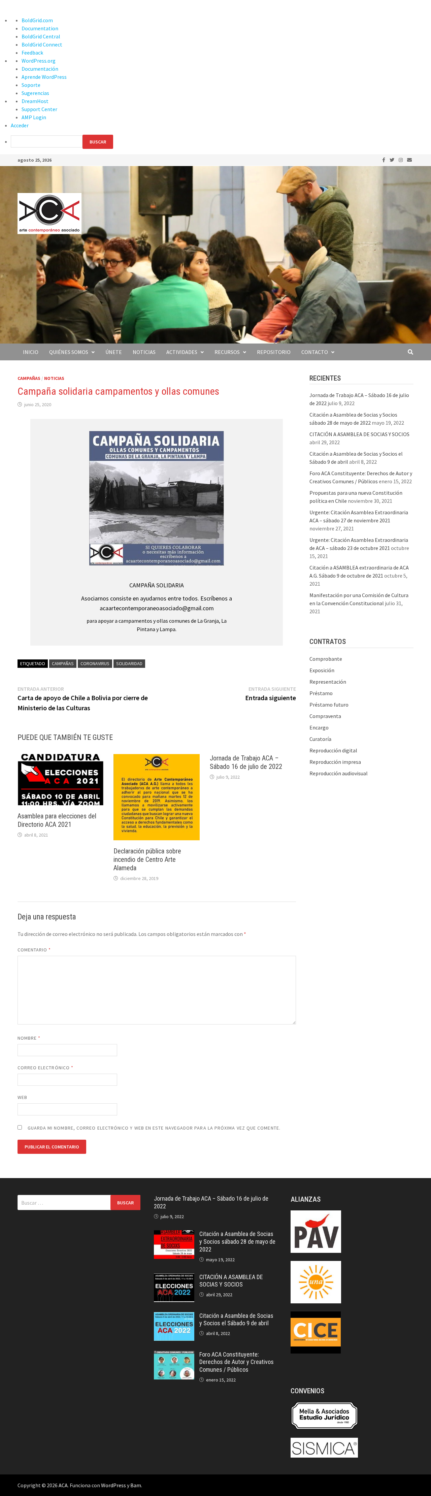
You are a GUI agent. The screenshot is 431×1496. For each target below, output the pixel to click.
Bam (135, 1485)
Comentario (34, 950)
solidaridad (129, 663)
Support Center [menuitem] (39, 109)
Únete (113, 352)
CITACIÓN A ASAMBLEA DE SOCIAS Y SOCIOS (359, 434)
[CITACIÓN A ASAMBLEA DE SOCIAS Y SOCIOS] (174, 1277)
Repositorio (274, 352)
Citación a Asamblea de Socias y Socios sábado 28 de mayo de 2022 (237, 1241)
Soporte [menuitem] (31, 85)
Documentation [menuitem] (40, 28)
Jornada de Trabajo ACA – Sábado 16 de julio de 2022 (246, 762)
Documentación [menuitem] (40, 68)
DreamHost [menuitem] (35, 101)
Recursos (227, 352)
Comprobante (325, 658)
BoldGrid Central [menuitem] (41, 36)
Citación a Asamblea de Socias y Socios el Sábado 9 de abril (236, 1319)
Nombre (29, 1038)
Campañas (29, 378)
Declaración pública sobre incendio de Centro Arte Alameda (147, 859)
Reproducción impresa (335, 761)
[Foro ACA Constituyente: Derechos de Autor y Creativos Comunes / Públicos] (174, 1355)
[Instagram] (401, 159)
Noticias (144, 352)
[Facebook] (384, 159)
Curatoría (320, 739)
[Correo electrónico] (409, 159)
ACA (63, 1485)
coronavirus (94, 663)
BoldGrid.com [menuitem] (37, 20)
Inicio (30, 352)
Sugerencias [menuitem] (35, 93)
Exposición (321, 670)
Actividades (181, 352)
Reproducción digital (333, 750)
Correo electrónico (46, 1068)
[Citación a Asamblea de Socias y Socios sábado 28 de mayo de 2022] (174, 1234)
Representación (327, 681)
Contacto (314, 352)
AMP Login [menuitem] (34, 117)
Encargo (319, 727)
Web (22, 1097)
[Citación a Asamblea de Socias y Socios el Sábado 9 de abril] (174, 1316)
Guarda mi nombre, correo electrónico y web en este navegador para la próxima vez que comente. (154, 1128)
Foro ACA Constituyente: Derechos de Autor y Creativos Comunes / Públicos (236, 1362)
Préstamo (321, 693)
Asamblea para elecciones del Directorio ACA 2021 (57, 820)
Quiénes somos (68, 352)
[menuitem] (221, 142)
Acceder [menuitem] (20, 125)
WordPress (113, 1485)
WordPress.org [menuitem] (39, 60)
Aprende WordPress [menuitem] (44, 76)
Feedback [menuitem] (32, 52)
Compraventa (325, 716)
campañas (63, 663)
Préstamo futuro (329, 704)
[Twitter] (392, 159)
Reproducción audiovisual (338, 773)
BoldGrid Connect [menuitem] (42, 44)
